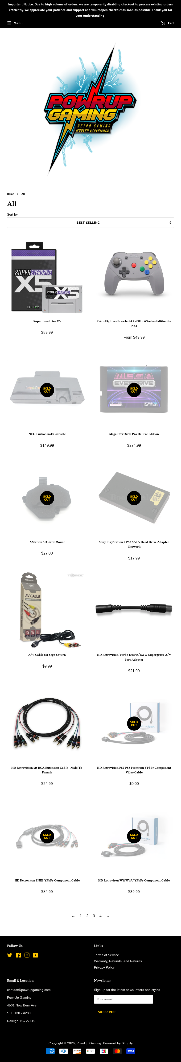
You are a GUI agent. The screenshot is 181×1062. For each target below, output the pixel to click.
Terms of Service (106, 955)
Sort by (12, 214)
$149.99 (47, 419)
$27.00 (47, 527)
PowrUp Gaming (89, 1043)
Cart (170, 23)
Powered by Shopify (118, 1043)
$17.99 (134, 530)
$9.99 (47, 662)
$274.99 (134, 419)
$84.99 (47, 866)
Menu (18, 23)
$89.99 (47, 329)
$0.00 (134, 755)
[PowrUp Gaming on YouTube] (35, 956)
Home (10, 194)
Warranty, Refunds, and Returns (118, 961)
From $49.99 (134, 329)
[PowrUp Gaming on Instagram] (26, 956)
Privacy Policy (104, 967)
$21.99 (134, 665)
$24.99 (47, 778)
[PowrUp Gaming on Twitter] (9, 956)
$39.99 (134, 866)
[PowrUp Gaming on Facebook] (18, 956)
